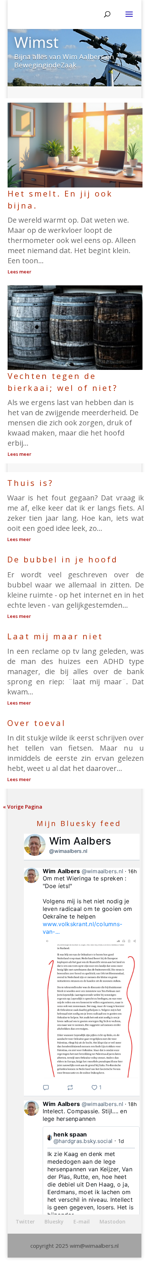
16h (132, 871)
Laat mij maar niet (55, 636)
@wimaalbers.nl (68, 851)
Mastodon (112, 1221)
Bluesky (54, 1221)
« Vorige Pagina (22, 806)
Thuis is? (30, 482)
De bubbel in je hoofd (62, 559)
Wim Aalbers (80, 841)
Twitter (25, 1221)
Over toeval (36, 722)
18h (132, 1104)
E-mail (81, 1221)
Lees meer (19, 271)
